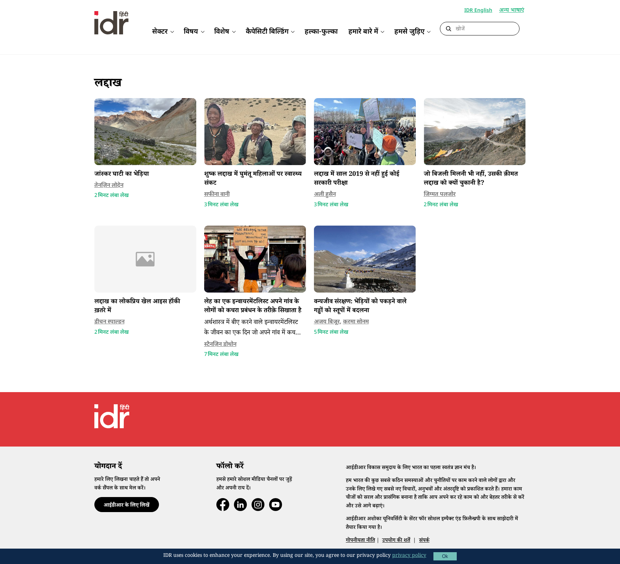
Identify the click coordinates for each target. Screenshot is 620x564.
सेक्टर (160, 32)
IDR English (478, 11)
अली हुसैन (325, 194)
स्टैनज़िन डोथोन (220, 344)
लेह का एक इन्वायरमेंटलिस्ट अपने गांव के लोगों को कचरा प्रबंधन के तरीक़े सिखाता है (252, 306)
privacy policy (409, 556)
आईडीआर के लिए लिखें (126, 506)
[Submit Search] (448, 29)
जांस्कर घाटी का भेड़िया (121, 174)
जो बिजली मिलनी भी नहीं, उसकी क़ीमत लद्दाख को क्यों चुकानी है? (471, 179)
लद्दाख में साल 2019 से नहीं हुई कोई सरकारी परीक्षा (356, 179)
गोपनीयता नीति (360, 541)
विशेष (221, 32)
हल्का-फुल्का (321, 32)
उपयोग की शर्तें (396, 541)
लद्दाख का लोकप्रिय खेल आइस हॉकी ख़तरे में (137, 306)
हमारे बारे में (363, 32)
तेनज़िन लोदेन (108, 185)
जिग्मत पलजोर (440, 194)
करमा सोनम (356, 322)
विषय (191, 32)
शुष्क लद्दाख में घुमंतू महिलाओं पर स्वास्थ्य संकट (253, 179)
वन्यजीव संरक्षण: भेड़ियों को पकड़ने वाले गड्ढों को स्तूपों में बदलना (360, 306)
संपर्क (424, 541)
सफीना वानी (217, 194)
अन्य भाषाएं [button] (511, 11)
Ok (445, 556)
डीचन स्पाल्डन (109, 322)
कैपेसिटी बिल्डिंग (267, 32)
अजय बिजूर (327, 322)
